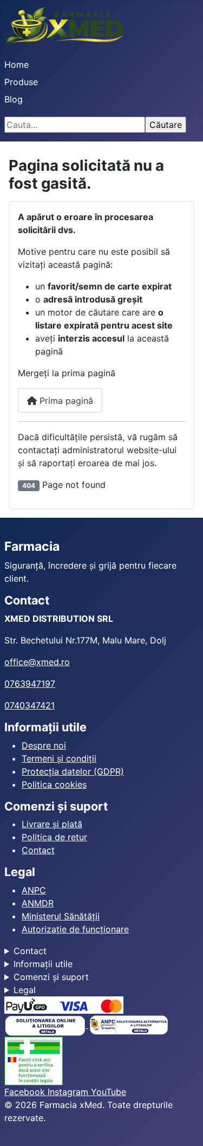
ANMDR (38, 903)
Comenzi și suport (51, 976)
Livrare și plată (52, 824)
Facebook (26, 1091)
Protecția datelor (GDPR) (73, 771)
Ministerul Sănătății (61, 916)
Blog (13, 99)
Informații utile (43, 963)
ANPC (34, 890)
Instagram (69, 1091)
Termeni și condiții (59, 758)
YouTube (108, 1091)
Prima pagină (65, 400)
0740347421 (29, 705)
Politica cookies (54, 784)
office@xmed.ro (37, 661)
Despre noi (44, 745)
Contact (38, 850)
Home (16, 64)
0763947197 (29, 683)
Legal (25, 989)
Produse (21, 81)
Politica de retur (54, 837)
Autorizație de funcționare (75, 929)
